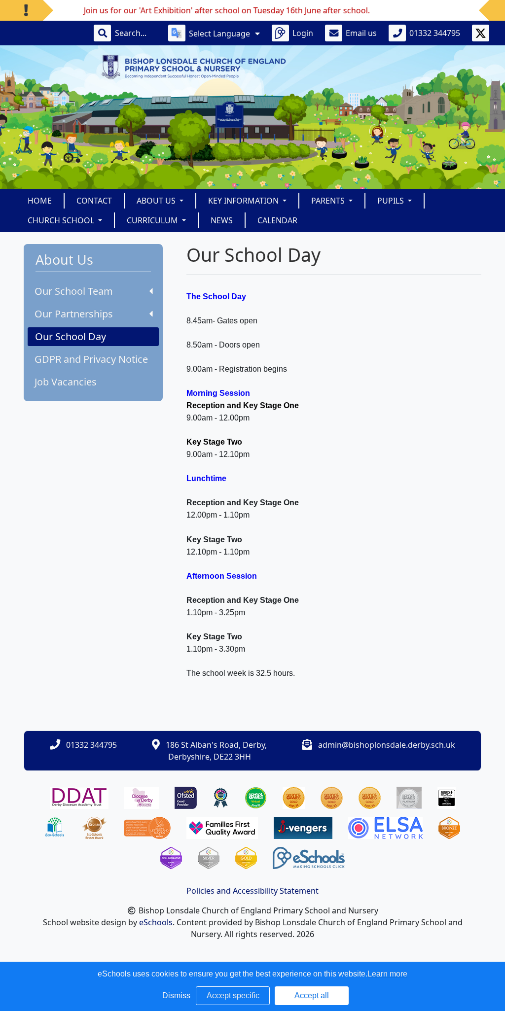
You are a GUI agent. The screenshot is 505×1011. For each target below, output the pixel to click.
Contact (94, 200)
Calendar (277, 220)
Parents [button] (329, 200)
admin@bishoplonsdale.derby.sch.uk (386, 744)
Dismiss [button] (176, 995)
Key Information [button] (244, 200)
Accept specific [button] (233, 995)
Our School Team (74, 291)
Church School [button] (62, 220)
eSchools (156, 922)
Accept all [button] (311, 995)
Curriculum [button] (153, 220)
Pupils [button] (391, 200)
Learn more (387, 974)
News (222, 220)
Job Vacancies (66, 381)
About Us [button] (157, 200)
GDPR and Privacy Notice (91, 359)
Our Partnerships (74, 313)
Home (40, 200)
